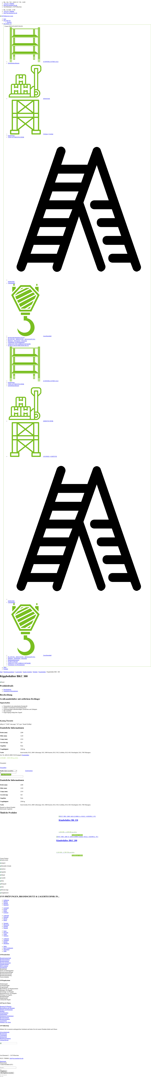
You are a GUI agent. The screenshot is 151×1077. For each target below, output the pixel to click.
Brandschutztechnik (5, 958)
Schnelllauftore (4, 1013)
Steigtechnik (3, 1037)
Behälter (35, 672)
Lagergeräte (18, 672)
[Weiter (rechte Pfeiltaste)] (2, 1076)
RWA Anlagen (4, 966)
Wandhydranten (4, 964)
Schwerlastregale (4, 1032)
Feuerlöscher (3, 967)
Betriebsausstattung (9, 672)
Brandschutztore (4, 961)
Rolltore (2, 1011)
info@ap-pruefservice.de (16, 1058)
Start (1, 672)
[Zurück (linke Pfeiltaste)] (0, 1076)
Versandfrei (3, 767)
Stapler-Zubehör (27, 672)
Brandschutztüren (5, 959)
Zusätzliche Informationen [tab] (10, 691)
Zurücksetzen (29, 770)
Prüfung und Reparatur (6, 1009)
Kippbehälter (42, 672)
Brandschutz (3, 1034)
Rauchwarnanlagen (5, 963)
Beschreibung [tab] (7, 689)
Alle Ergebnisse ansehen (7, 1073)
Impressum (3, 1061)
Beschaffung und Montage (7, 1008)
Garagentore (3, 1020)
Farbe (2, 771)
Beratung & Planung (5, 1006)
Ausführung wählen (77, 835)
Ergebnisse (3, 1071)
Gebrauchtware (4, 1040)
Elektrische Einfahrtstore (7, 1016)
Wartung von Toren (5, 1022)
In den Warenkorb (6, 774)
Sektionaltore (3, 1014)
